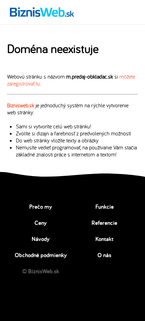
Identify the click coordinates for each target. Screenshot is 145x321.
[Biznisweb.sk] (42, 12)
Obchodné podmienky (41, 255)
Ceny (40, 223)
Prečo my (40, 206)
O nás (104, 255)
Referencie (104, 223)
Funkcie (104, 206)
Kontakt (104, 239)
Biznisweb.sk (20, 105)
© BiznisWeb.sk (40, 271)
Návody (41, 239)
